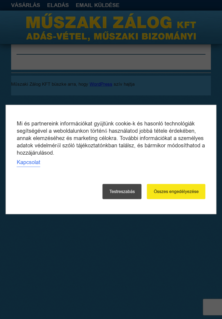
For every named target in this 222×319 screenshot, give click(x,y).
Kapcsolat (28, 162)
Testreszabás (122, 192)
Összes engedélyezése (176, 192)
